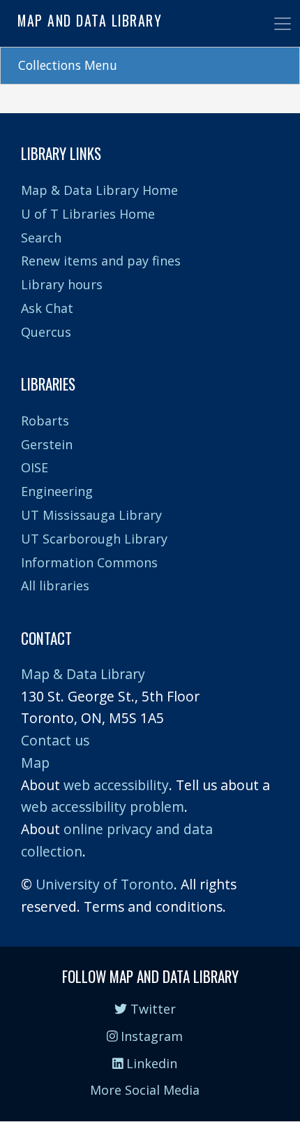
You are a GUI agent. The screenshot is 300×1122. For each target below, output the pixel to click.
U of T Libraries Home (88, 213)
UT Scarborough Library (94, 538)
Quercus (46, 331)
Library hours (62, 284)
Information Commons (89, 562)
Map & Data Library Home (99, 190)
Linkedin (150, 1063)
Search (41, 237)
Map (35, 762)
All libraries (55, 585)
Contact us (55, 740)
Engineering (57, 491)
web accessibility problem (102, 806)
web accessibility (116, 784)
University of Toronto (105, 884)
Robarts (45, 420)
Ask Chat (47, 308)
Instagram (150, 1036)
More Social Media (145, 1089)
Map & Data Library (83, 673)
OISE (34, 467)
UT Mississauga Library (91, 515)
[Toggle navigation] (282, 23)
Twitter (151, 1008)
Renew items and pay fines (101, 260)
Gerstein (47, 444)
